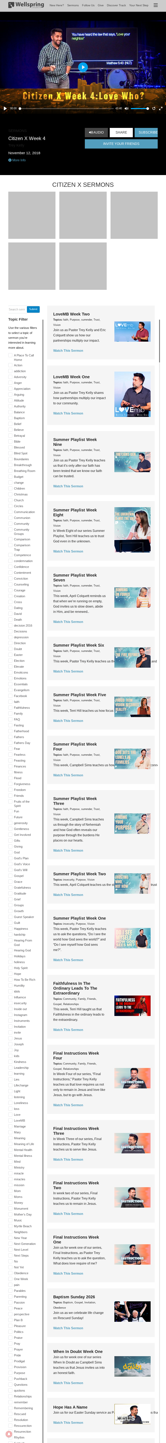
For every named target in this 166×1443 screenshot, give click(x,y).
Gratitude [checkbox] (20, 893)
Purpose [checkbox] (19, 1373)
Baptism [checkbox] (19, 418)
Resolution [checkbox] (21, 1420)
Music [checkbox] (18, 1220)
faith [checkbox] (16, 701)
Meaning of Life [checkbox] (24, 1144)
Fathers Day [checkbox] (22, 743)
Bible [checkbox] (17, 441)
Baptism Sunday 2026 (74, 1297)
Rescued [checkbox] (20, 1414)
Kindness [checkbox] (20, 1062)
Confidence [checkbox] (21, 566)
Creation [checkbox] (19, 596)
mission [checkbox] (19, 1185)
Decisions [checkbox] (20, 631)
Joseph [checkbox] (19, 1044)
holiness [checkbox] (19, 962)
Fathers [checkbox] (19, 737)
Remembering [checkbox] (23, 1408)
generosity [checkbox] (21, 823)
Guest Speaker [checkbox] (24, 917)
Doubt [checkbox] (18, 649)
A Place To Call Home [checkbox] (24, 357)
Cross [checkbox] (18, 602)
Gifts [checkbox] (17, 840)
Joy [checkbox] (16, 1050)
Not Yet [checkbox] (19, 1267)
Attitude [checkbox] (19, 400)
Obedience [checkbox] (21, 1273)
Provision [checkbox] (20, 1367)
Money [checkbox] (18, 1202)
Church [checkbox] (19, 500)
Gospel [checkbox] (18, 876)
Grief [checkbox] (17, 899)
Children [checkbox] (19, 488)
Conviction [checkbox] (21, 578)
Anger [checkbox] (18, 383)
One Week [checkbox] (21, 1279)
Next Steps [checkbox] (21, 1255)
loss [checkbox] (16, 1108)
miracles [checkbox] (19, 1179)
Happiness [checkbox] (21, 928)
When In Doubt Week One (78, 1351)
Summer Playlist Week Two (79, 874)
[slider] (66, 109)
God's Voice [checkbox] (22, 864)
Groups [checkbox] (19, 905)
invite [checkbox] (17, 1032)
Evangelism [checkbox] (22, 690)
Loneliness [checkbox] (21, 1103)
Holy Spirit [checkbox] (21, 968)
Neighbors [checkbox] (21, 1232)
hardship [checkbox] (19, 934)
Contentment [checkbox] (22, 572)
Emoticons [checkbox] (21, 672)
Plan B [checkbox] (18, 1320)
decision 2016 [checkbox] (23, 625)
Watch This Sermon (68, 350)
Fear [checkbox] (17, 748)
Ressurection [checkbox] (23, 1425)
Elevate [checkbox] (19, 666)
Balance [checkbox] (19, 412)
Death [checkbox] (18, 619)
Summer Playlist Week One (79, 918)
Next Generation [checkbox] (25, 1243)
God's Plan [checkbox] (21, 858)
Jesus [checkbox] (18, 1038)
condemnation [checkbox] (23, 561)
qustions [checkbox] (19, 1390)
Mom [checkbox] (17, 1191)
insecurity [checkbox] (20, 1003)
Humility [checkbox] (19, 985)
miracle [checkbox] (19, 1173)
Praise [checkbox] (18, 1337)
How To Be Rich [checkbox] (24, 979)
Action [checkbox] (18, 365)
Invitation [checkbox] (20, 1026)
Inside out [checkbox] (20, 1009)
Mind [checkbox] (17, 1161)
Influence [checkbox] (20, 997)
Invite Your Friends (121, 144)
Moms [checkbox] (18, 1197)
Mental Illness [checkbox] (23, 1155)
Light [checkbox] (17, 1091)
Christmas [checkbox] (21, 494)
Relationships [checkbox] (23, 1396)
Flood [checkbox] (17, 778)
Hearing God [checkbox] (22, 950)
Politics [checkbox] (18, 1332)
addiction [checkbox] (20, 371)
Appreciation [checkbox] (22, 388)
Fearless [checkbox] (20, 754)
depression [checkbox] (21, 637)
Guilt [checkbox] (17, 922)
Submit (33, 309)
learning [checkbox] (19, 1073)
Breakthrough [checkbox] (23, 465)
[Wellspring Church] (26, 6)
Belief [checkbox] (17, 424)
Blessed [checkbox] (19, 447)
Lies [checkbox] (16, 1079)
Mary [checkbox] (17, 1132)
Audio (98, 132)
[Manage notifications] (9, 1434)
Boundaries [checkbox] (21, 459)
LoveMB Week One (71, 377)
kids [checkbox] (16, 1056)
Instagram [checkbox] (20, 1015)
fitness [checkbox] (18, 772)
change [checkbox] (19, 482)
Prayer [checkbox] (18, 1349)
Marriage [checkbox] (20, 1126)
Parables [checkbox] (20, 1290)
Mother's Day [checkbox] (23, 1214)
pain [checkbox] (16, 1285)
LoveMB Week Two (71, 314)
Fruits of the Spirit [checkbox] (22, 804)
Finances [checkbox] (20, 766)
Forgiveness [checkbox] (22, 784)
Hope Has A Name (70, 1407)
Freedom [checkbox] (20, 790)
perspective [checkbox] (21, 1314)
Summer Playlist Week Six (78, 645)
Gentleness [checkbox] (21, 829)
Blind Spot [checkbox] (20, 453)
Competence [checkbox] (22, 555)
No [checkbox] (16, 1261)
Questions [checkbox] (21, 1384)
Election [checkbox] (19, 660)
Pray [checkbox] (17, 1343)
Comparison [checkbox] (22, 539)
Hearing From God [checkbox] (23, 943)
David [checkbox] (18, 613)
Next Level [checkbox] (21, 1249)
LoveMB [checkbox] (19, 1120)
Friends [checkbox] (19, 795)
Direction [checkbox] (20, 643)
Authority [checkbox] (20, 406)
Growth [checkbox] (19, 911)
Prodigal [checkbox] (19, 1361)
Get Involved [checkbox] (22, 834)
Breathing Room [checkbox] (24, 471)
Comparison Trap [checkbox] (22, 547)
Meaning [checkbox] (19, 1138)
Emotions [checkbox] (20, 678)
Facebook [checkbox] (20, 696)
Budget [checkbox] (18, 476)
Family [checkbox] (18, 713)
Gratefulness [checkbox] (22, 887)
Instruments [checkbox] (22, 1020)
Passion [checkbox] (19, 1302)
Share (121, 132)
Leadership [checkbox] (21, 1067)
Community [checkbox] (21, 523)
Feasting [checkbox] (19, 760)
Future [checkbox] (18, 817)
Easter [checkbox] (18, 655)
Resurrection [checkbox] (22, 1431)
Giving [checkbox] (18, 846)
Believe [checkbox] (19, 429)
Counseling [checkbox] (21, 584)
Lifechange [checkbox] (21, 1085)
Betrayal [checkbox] (19, 435)
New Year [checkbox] (20, 1238)
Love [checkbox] (17, 1114)
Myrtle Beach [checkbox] (23, 1226)
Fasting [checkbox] (19, 725)
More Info (19, 160)
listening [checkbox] (19, 1097)
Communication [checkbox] (24, 512)
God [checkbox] (17, 852)
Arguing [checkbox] (19, 394)
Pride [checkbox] (17, 1355)
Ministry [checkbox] (19, 1167)
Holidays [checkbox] (20, 956)
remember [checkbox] (21, 1402)
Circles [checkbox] (18, 506)
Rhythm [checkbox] (19, 1437)
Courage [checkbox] (19, 590)
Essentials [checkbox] (21, 684)
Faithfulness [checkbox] (22, 707)
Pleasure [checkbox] (20, 1326)
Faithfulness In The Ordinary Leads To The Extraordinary (75, 988)
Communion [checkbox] (22, 518)
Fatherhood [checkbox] (21, 731)
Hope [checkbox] (17, 973)
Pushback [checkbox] (20, 1378)
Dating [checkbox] (18, 608)
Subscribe (148, 132)
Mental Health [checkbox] (23, 1150)
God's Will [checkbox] (20, 870)
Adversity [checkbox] (20, 377)
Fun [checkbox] (16, 811)
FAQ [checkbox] (17, 719)
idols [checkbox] (17, 991)
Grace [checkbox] (18, 881)
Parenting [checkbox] (20, 1296)
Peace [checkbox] (18, 1308)
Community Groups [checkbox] (21, 532)
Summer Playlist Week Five (79, 695)
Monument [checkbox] (21, 1208)
